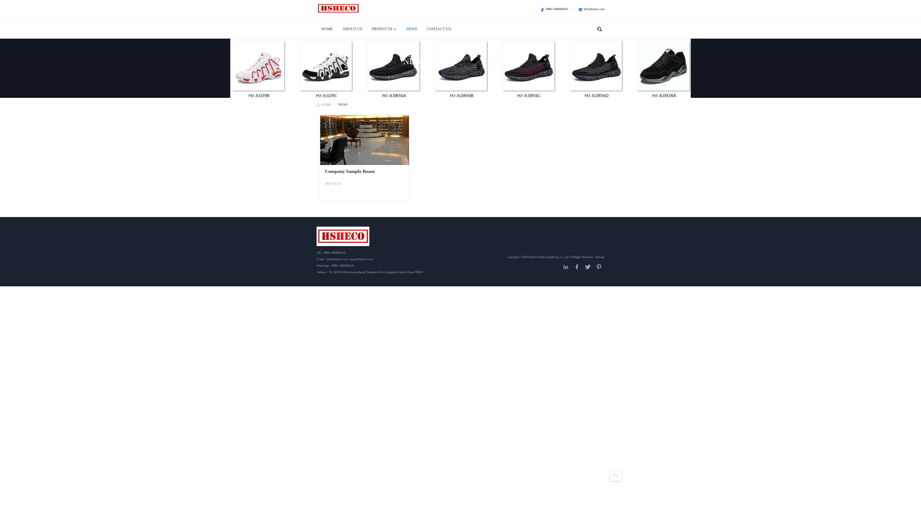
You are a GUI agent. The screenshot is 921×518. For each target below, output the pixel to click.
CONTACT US (439, 29)
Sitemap (599, 257)
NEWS (411, 29)
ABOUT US (352, 29)
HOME (327, 29)
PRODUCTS (382, 29)
